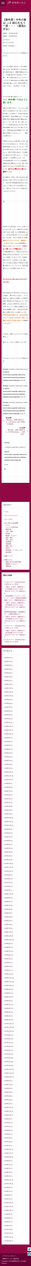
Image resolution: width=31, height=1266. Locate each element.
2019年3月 (7, 966)
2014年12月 (7, 1149)
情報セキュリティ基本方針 (11, 1258)
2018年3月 (7, 1012)
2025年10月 (7, 696)
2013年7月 (7, 1191)
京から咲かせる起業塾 (11, 523)
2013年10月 (7, 1183)
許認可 (8, 548)
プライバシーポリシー (9, 1256)
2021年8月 (7, 878)
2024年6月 (7, 749)
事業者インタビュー (12, 564)
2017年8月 (7, 1039)
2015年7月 (7, 1126)
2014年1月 (7, 1176)
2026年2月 (7, 680)
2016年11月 (7, 1073)
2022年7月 (7, 837)
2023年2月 (7, 810)
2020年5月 (7, 913)
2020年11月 (7, 894)
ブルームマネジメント (11, 515)
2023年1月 (7, 814)
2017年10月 (7, 1031)
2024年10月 (7, 734)
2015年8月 (7, 1122)
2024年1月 (7, 768)
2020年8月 (7, 901)
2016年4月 (7, 1096)
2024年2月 (7, 764)
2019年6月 (7, 955)
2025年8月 (7, 703)
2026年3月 (7, 676)
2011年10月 (7, 1241)
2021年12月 (7, 863)
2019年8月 (7, 947)
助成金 (8, 533)
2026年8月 (7, 657)
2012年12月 (7, 1202)
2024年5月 (7, 753)
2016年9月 (7, 1080)
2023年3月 (7, 806)
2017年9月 (7, 1035)
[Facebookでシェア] (29, 1254)
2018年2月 (7, 1016)
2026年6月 (7, 665)
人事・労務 (9, 531)
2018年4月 (7, 1008)
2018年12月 (7, 978)
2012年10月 (7, 1210)
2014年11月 (7, 1153)
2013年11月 (7, 1180)
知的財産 (8, 544)
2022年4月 (7, 848)
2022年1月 (7, 859)
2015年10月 (7, 1115)
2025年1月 (7, 722)
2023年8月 (7, 787)
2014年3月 (7, 1172)
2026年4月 (7, 673)
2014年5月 (7, 1168)
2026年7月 (7, 661)
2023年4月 (7, 802)
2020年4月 (7, 917)
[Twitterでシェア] (29, 1249)
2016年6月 (7, 1088)
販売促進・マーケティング (14, 550)
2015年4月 (7, 1134)
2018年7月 (7, 997)
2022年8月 (7, 833)
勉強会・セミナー (11, 535)
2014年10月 (7, 1157)
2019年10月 (7, 939)
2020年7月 (7, 905)
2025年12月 (7, 688)
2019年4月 (7, 962)
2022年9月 (7, 829)
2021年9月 (7, 875)
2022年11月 (7, 821)
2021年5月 (7, 890)
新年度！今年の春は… (9, 46)
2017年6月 (7, 1046)
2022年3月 (7, 852)
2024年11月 (7, 730)
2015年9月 (7, 1119)
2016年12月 (7, 1069)
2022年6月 (7, 840)
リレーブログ (10, 42)
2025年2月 (7, 718)
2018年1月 (7, 1020)
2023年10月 (7, 779)
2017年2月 (7, 1061)
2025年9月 (7, 699)
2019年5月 (7, 959)
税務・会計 (9, 546)
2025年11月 (7, 692)
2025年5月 (7, 715)
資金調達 (8, 552)
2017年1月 (7, 1065)
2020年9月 (7, 898)
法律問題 (8, 542)
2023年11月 (7, 776)
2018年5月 (7, 1004)
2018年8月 (7, 993)
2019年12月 (7, 932)
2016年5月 (7, 1092)
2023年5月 (7, 798)
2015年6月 (7, 1130)
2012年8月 (7, 1218)
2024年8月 (7, 741)
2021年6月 (7, 886)
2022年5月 (7, 844)
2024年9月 (7, 737)
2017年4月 (7, 1054)
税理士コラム (8, 560)
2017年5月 (7, 1050)
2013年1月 (7, 1199)
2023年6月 (7, 795)
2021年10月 (7, 871)
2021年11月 (7, 867)
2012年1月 (7, 1229)
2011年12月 (7, 1233)
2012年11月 (7, 1206)
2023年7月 (7, 791)
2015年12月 (7, 1107)
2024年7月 (7, 745)
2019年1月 (7, 974)
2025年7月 (7, 707)
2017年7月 (7, 1042)
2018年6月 (7, 1000)
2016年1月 (7, 1103)
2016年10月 (7, 1077)
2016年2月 (7, 1100)
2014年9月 (7, 1161)
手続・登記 (9, 539)
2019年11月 (7, 936)
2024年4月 (7, 757)
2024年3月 (7, 760)
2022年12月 (7, 818)
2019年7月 (7, 951)
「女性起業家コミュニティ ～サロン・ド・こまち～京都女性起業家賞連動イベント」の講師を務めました (15, 598)
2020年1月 (7, 928)
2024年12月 (7, 726)
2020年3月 (7, 920)
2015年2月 (7, 1141)
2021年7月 (7, 882)
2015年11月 (7, 1111)
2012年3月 (7, 1222)
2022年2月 (7, 856)
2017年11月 (7, 1027)
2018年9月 (7, 989)
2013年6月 (7, 1195)
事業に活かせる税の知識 (13, 562)
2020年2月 (7, 924)
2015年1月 (7, 1145)
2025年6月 (7, 711)
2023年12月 (7, 772)
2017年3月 (7, 1058)
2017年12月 (7, 1023)
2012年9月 (7, 1214)
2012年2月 (7, 1225)
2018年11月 (7, 981)
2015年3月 (7, 1138)
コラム (6, 511)
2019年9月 (7, 943)
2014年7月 (7, 1164)
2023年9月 (7, 783)
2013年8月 (7, 1187)
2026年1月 (7, 684)
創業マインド (8, 556)
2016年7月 (7, 1084)
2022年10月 (7, 825)
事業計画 (8, 529)
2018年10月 (7, 985)
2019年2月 (7, 970)
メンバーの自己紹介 (12, 527)
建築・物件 (9, 537)
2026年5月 (7, 669)
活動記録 (8, 566)
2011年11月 (7, 1237)
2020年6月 (7, 909)
